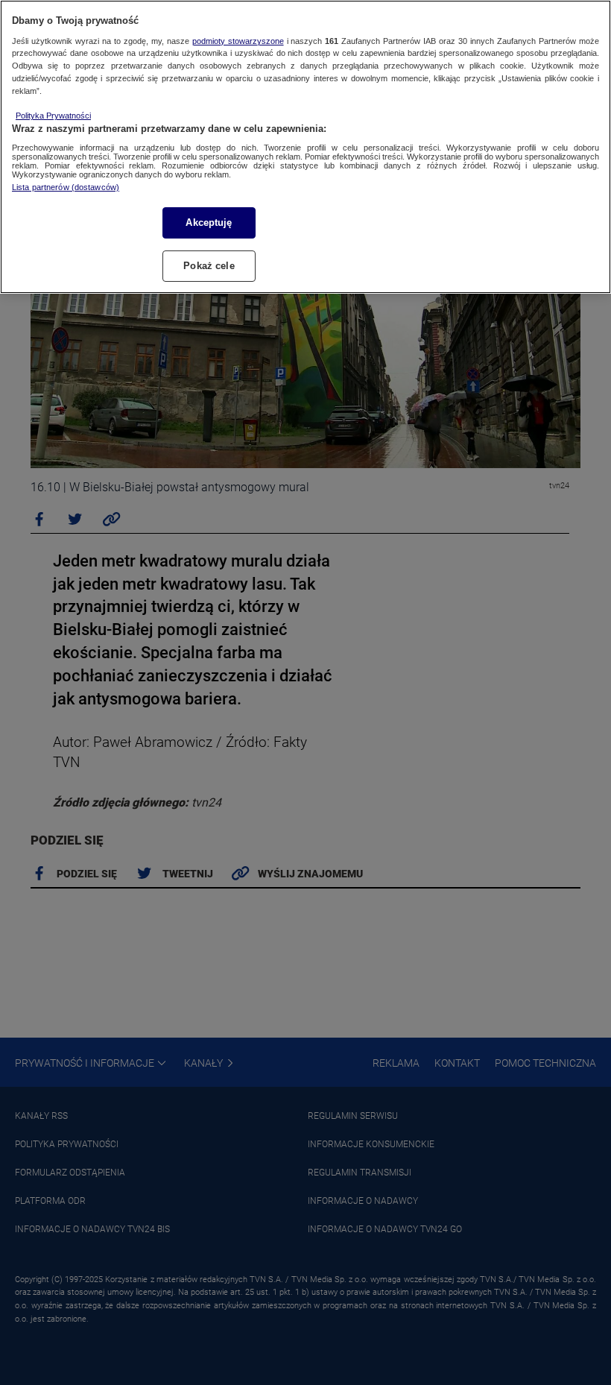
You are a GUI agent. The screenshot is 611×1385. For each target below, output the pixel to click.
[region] (305, 147)
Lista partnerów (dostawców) (65, 187)
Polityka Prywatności (53, 115)
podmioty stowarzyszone (238, 41)
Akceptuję (209, 222)
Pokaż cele (208, 265)
